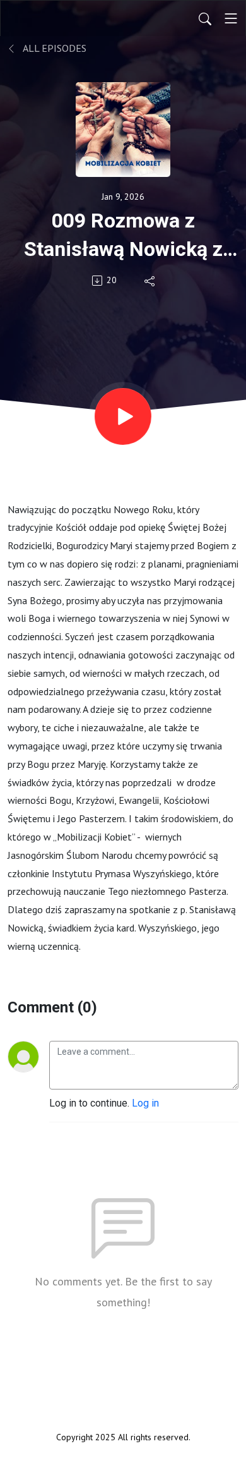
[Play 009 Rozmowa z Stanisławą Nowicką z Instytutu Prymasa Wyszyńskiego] (123, 416)
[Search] (205, 18)
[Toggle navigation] (230, 18)
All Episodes (53, 48)
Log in (145, 1103)
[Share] (150, 281)
